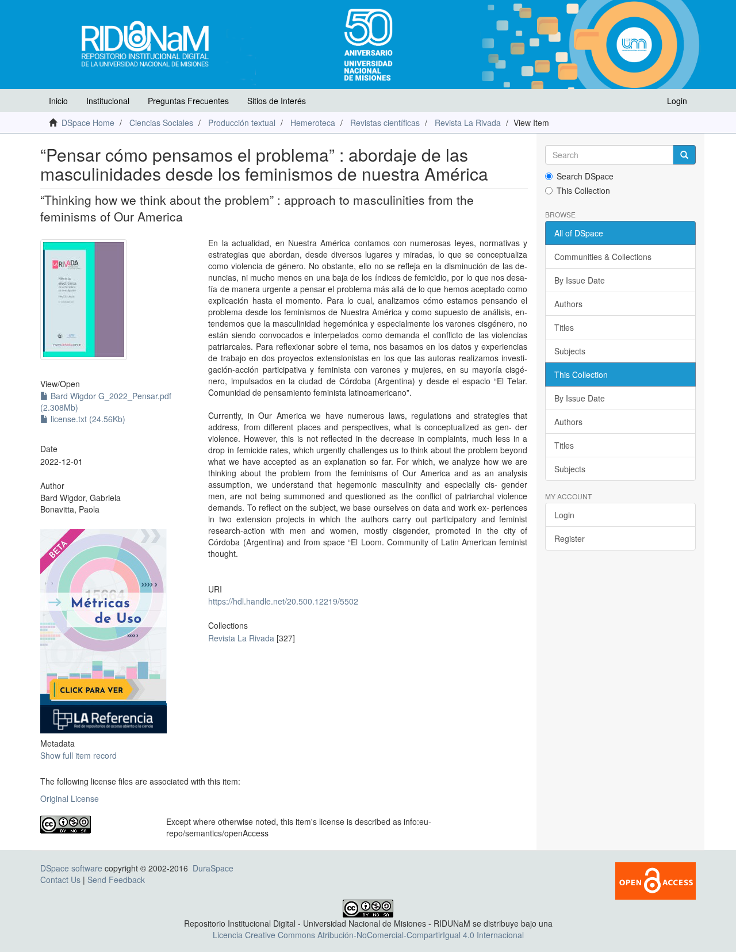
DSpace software (71, 868)
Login (564, 515)
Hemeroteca (312, 122)
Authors (568, 303)
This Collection (583, 190)
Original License (69, 798)
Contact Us (60, 879)
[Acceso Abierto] (655, 880)
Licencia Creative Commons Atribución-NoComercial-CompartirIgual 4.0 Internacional (368, 934)
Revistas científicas (385, 122)
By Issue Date (579, 280)
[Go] (684, 155)
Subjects (569, 351)
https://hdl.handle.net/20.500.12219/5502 (283, 601)
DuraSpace (213, 868)
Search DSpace (585, 176)
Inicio (58, 100)
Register (569, 538)
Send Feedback (116, 879)
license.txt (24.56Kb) (86, 419)
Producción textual (241, 122)
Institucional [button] (107, 100)
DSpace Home (88, 122)
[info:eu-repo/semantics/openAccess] (94, 825)
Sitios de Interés (276, 100)
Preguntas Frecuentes (188, 100)
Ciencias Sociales (161, 122)
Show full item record (78, 755)
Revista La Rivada (468, 122)
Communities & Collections (602, 256)
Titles (564, 327)
